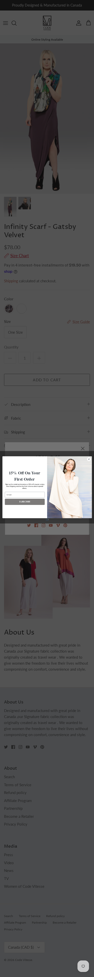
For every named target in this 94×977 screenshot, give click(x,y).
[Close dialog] (89, 459)
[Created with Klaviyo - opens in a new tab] (47, 519)
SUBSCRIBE (24, 501)
